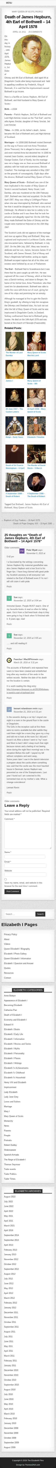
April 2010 (8, 1409)
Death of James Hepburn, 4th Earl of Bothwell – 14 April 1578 (28, 22)
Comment (10, 819)
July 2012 (8, 1278)
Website (8, 871)
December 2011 (11, 1312)
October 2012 (10, 1264)
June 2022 (8, 1206)
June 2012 (8, 1283)
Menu (9, 3)
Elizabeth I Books (12, 1029)
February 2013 (10, 1250)
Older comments (12, 547)
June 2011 (8, 1341)
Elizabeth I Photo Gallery (15, 954)
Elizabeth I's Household (14, 1077)
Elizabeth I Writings (13, 1063)
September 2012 (11, 1269)
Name (8, 852)
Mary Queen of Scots (23, 12)
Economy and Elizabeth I (15, 1020)
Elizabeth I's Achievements (16, 1068)
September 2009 (11, 1442)
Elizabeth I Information (14, 1039)
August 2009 (9, 1447)
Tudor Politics (10, 1174)
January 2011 (10, 1365)
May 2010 (8, 1404)
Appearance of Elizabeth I (15, 1000)
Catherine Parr (10, 1010)
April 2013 (8, 1245)
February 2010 (10, 1418)
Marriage (8, 1106)
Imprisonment (10, 1087)
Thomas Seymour (12, 1164)
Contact (7, 978)
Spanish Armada (11, 1155)
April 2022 (8, 1211)
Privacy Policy (10, 934)
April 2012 (8, 1293)
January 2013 (10, 1254)
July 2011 (8, 1336)
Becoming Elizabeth (13, 1005)
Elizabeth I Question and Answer (18, 963)
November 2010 (11, 1375)
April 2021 (8, 1221)
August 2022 (9, 1197)
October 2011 (10, 1322)
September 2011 (11, 1327)
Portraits (8, 1140)
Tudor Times (9, 1179)
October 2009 (10, 1438)
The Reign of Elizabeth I (15, 1159)
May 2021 (8, 1216)
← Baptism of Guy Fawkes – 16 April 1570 (20, 520)
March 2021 (9, 1226)
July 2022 (8, 1201)
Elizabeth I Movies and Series (17, 1044)
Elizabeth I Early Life (13, 1034)
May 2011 (8, 1346)
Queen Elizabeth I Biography (17, 949)
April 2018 (8, 1230)
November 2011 (11, 1317)
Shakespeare (10, 1150)
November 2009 (11, 1433)
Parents (7, 1130)
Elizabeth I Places (12, 1058)
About (6, 939)
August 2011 (9, 1332)
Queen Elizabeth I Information (17, 958)
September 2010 (11, 1385)
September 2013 (11, 1240)
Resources (9, 973)
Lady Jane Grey (11, 1097)
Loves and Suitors (12, 1101)
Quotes (7, 968)
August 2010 (9, 1389)
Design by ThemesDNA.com (28, 1465)
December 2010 (11, 1370)
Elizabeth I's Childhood (14, 1073)
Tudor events (10, 1169)
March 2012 (9, 1298)
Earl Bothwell (17, 504)
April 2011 (8, 1351)
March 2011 (9, 1356)
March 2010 (9, 1414)
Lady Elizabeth (10, 1092)
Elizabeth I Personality (14, 1053)
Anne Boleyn (10, 995)
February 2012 (10, 1303)
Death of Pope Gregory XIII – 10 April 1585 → (34, 523)
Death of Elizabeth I (13, 1015)
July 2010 (8, 1394)
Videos (7, 944)
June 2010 (8, 1399)
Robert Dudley (10, 1145)
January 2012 (10, 1307)
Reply (9, 586)
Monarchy (8, 1121)
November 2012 (11, 1259)
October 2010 (10, 1380)
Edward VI (8, 1024)
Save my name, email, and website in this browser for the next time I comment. (23, 884)
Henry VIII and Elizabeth (15, 1082)
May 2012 (8, 1288)
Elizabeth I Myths (12, 1048)
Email (8, 862)
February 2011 (10, 1360)
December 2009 (11, 1428)
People (39, 12)
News (6, 1126)
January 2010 (10, 1423)
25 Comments (35, 32)
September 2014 (11, 1235)
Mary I (7, 1111)
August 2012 (9, 1274)
